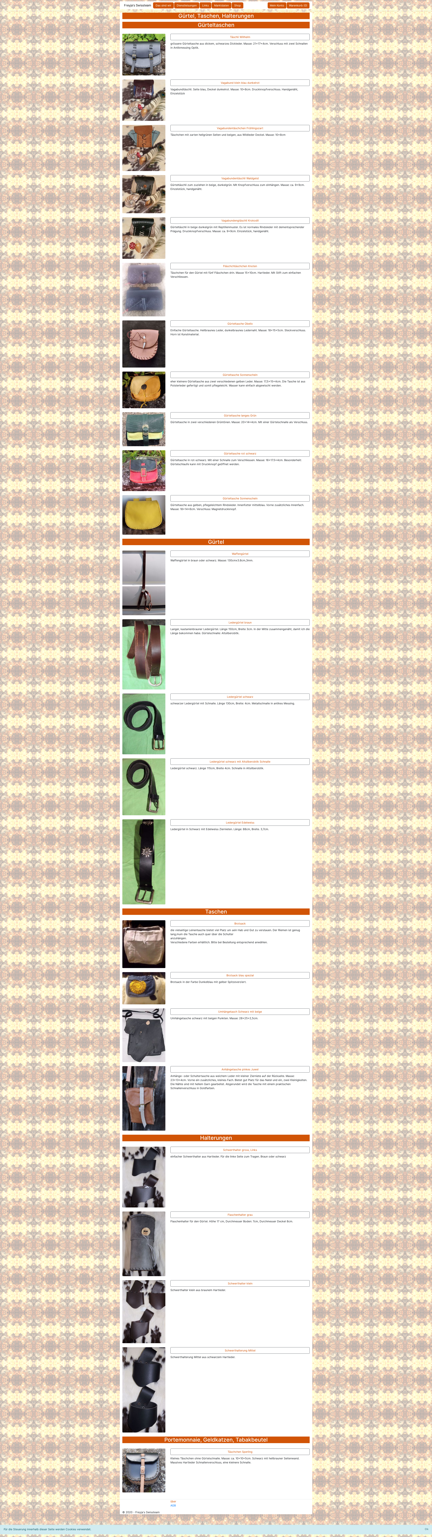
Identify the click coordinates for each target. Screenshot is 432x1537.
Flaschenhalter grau (240, 1214)
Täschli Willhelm (240, 37)
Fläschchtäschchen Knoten (240, 266)
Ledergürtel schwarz (240, 696)
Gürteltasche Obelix (240, 323)
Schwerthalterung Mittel (240, 1350)
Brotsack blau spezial (240, 975)
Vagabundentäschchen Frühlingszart (240, 128)
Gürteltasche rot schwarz (240, 453)
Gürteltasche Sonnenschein (240, 374)
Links (205, 5)
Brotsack (240, 923)
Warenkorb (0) (298, 5)
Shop (237, 5)
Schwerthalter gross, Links (240, 1150)
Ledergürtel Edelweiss (240, 822)
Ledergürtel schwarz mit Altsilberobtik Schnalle (240, 761)
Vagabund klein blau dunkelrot (240, 82)
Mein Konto (277, 5)
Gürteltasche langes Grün (240, 415)
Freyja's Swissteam (137, 5)
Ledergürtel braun (240, 622)
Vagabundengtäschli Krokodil (240, 220)
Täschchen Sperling (240, 1451)
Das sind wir (163, 5)
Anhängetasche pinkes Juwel (240, 1069)
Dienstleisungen (187, 5)
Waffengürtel (240, 553)
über (173, 1501)
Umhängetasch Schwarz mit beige (240, 1011)
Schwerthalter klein (240, 1283)
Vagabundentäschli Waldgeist (240, 178)
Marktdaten (221, 5)
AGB (173, 1505)
